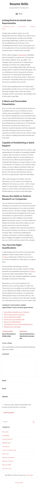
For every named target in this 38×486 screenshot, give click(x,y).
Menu (20, 14)
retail (5, 257)
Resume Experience (8, 457)
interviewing (23, 55)
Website (5, 396)
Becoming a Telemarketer (12, 322)
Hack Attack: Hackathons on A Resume (16, 312)
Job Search (6, 446)
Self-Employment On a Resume (14, 314)
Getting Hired (6, 443)
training (32, 271)
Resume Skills (19, 4)
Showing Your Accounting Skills (14, 319)
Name (4, 380)
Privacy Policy (19, 482)
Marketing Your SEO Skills (12, 327)
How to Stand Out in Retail (12, 317)
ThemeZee (29, 475)
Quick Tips (5, 454)
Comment (5, 354)
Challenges (5, 435)
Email (4, 388)
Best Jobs (5, 432)
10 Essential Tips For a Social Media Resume (18, 324)
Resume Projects (7, 461)
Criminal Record (7, 439)
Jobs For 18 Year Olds (9, 450)
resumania (23, 26)
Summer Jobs (6, 468)
